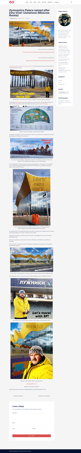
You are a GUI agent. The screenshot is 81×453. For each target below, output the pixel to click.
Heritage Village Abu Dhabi (64, 59)
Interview (27, 18)
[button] (71, 2)
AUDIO (31, 2)
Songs (59, 82)
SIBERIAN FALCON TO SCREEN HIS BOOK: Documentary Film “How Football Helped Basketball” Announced (64, 49)
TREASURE (50, 2)
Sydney (29, 451)
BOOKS (35, 2)
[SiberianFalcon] (11, 2)
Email (13, 428)
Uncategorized (61, 84)
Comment (14, 412)
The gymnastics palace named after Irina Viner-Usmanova (21, 66)
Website (34, 428)
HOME (27, 2)
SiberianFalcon (13, 18)
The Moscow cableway (18, 395)
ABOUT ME (44, 2)
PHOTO (39, 2)
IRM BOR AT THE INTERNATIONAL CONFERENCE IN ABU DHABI (64, 69)
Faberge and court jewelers (44, 395)
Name (14, 422)
